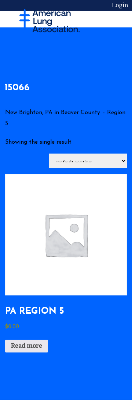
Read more (26, 346)
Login (120, 5)
